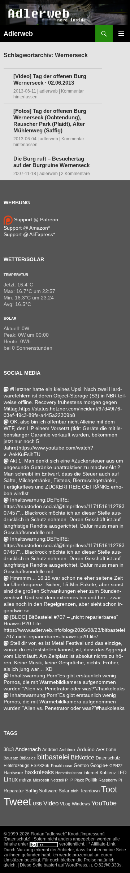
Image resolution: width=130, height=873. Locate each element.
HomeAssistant (68, 773)
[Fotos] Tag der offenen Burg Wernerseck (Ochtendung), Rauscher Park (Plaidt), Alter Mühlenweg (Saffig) (49, 120)
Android (50, 750)
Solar (10, 318)
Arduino (86, 749)
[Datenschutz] (17, 839)
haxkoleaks (39, 772)
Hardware (13, 772)
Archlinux (67, 750)
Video (50, 803)
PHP (69, 780)
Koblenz (108, 772)
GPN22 (115, 765)
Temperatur (16, 275)
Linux (11, 779)
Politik (91, 780)
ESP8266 (40, 765)
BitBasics (28, 758)
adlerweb (48, 91)
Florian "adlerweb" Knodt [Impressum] (67, 833)
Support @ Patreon (35, 219)
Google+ (99, 765)
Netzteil (57, 780)
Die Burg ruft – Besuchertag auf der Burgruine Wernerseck (51, 162)
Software (48, 790)
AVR (100, 749)
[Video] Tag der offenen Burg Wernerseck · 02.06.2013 (49, 79)
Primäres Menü (121, 33)
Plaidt (79, 780)
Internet (90, 772)
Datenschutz (108, 758)
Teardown (90, 790)
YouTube (104, 803)
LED (121, 772)
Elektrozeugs (16, 765)
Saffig (31, 790)
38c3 (9, 749)
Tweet (17, 802)
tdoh (74, 791)
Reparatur (14, 790)
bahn (111, 749)
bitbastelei (53, 757)
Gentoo (81, 765)
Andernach (28, 749)
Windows (81, 803)
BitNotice (82, 757)
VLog (65, 803)
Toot (109, 789)
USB (37, 803)
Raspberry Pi (110, 780)
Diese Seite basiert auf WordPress (53, 865)
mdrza (25, 780)
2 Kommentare (75, 173)
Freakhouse (61, 765)
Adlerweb (18, 33)
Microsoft (41, 780)
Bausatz (11, 758)
